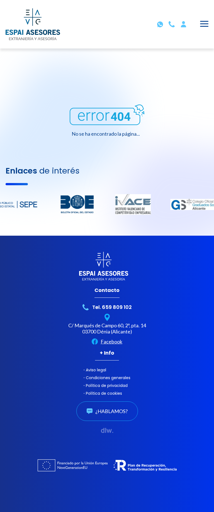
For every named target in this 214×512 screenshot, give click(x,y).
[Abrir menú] (204, 25)
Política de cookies (104, 393)
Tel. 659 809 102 (112, 307)
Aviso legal (96, 370)
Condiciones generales (108, 378)
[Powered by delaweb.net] (107, 430)
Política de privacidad (107, 385)
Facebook (111, 341)
